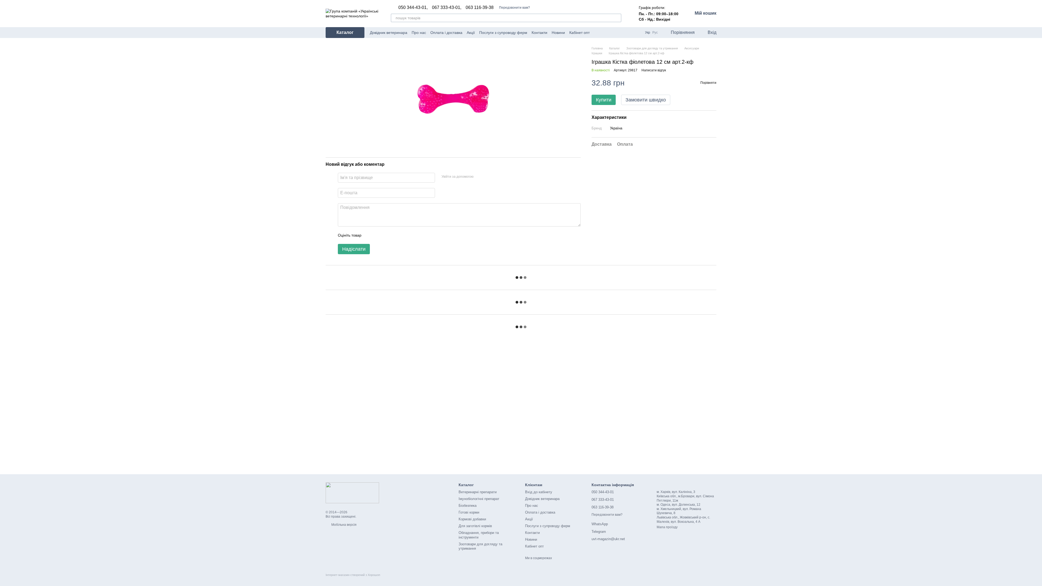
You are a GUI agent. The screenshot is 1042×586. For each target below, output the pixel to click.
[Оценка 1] (370, 235)
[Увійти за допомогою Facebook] (479, 177)
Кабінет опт (579, 32)
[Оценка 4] (396, 235)
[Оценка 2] (379, 235)
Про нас (419, 32)
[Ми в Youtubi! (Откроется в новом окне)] (604, 32)
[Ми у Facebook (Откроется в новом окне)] (597, 32)
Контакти (539, 32)
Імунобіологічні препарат (479, 499)
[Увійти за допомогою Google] (488, 177)
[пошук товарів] (617, 18)
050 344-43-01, (413, 7)
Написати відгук (653, 70)
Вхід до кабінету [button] (538, 492)
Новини (558, 32)
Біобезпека (467, 506)
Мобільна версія (344, 525)
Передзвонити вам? (514, 7)
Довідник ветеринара (388, 32)
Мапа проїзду (667, 527)
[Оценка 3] (387, 235)
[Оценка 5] (405, 235)
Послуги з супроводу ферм (503, 32)
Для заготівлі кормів (475, 526)
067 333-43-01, (446, 7)
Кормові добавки (472, 519)
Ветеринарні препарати (478, 492)
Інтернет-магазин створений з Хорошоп (353, 575)
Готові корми (469, 512)
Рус (655, 32)
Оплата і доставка (446, 32)
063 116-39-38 (480, 7)
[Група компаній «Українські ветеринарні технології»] (352, 493)
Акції (471, 32)
